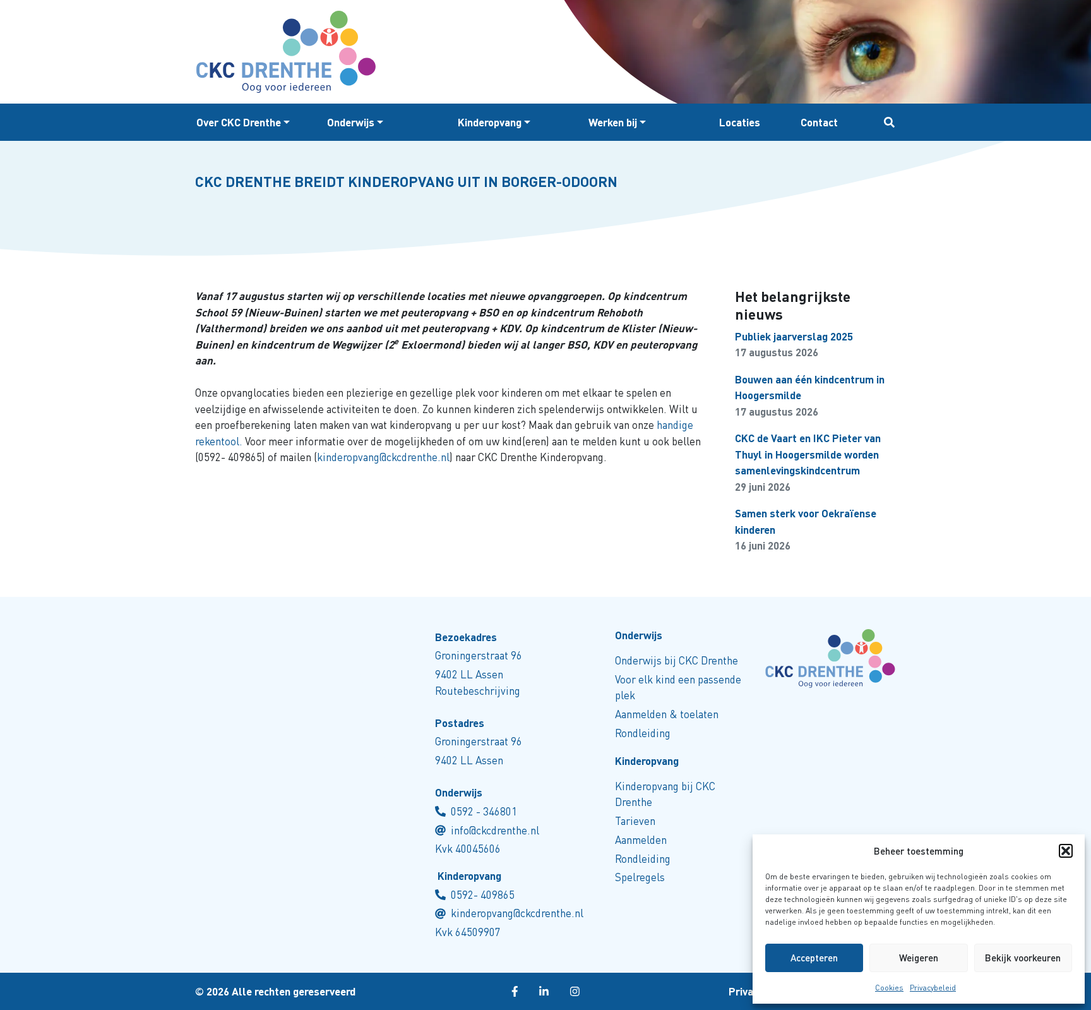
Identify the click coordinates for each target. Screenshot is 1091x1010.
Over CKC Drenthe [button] (238, 122)
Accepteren (814, 957)
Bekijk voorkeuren (1023, 957)
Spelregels (640, 877)
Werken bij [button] (612, 122)
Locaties (739, 122)
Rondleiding (643, 733)
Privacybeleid (933, 987)
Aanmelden (641, 839)
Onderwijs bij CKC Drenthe (676, 660)
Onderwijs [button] (350, 122)
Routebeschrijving (477, 690)
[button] (1065, 851)
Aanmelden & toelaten (666, 714)
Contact (819, 122)
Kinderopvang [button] (490, 122)
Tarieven (635, 820)
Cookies (889, 987)
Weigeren (918, 957)
